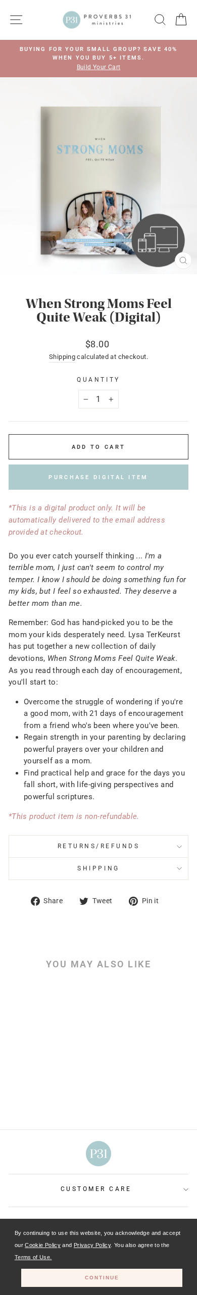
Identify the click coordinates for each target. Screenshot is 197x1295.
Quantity (98, 379)
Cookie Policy (43, 1245)
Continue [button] (102, 1277)
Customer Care (96, 1189)
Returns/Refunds (99, 846)
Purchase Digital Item (98, 477)
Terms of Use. (33, 1257)
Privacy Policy (92, 1245)
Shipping (62, 356)
